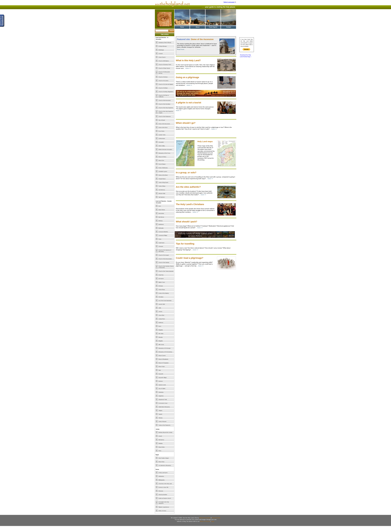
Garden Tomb (162, 134)
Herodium (161, 297)
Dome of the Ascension (164, 123)
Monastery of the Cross (164, 153)
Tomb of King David (163, 182)
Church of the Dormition (164, 104)
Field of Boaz (162, 289)
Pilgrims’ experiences (164, 507)
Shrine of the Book (163, 175)
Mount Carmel (162, 355)
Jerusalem (161, 142)
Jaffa (160, 308)
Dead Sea (161, 275)
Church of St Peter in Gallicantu (164, 96)
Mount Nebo (162, 447)
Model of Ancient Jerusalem (165, 149)
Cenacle (161, 53)
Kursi (160, 326)
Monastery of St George (164, 348)
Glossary (161, 491)
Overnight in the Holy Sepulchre (164, 502)
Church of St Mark (163, 88)
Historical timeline (163, 494)
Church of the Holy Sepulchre (166, 107)
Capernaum (161, 242)
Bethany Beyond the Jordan (165, 432)
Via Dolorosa (162, 189)
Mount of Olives (162, 156)
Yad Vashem (162, 197)
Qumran (161, 381)
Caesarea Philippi (163, 235)
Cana (160, 239)
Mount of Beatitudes (163, 359)
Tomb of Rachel (162, 421)
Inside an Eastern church (165, 498)
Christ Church (162, 57)
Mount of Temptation (164, 362)
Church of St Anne (163, 77)
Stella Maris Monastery (164, 406)
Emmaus (161, 286)
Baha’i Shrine (162, 209)
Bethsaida (161, 228)
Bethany (161, 220)
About (197, 27)
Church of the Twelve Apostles (166, 271)
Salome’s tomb (162, 384)
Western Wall (162, 193)
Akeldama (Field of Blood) (165, 42)
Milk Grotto (161, 344)
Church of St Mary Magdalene (166, 91)
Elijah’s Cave (162, 282)
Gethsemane (162, 138)
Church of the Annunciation (165, 258)
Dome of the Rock (163, 127)
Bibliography (162, 480)
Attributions (161, 476)
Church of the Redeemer (165, 116)
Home (182, 27)
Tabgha (160, 410)
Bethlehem (161, 224)
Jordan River (162, 318)
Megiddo (161, 340)
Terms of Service (205, 521)
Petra (160, 450)
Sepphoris (161, 395)
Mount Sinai (161, 461)
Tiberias (161, 417)
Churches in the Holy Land (165, 483)
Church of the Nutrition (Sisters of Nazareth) (166, 267)
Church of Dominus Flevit (165, 64)
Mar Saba (161, 333)
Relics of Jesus (162, 510)
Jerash (160, 436)
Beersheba (161, 213)
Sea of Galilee (162, 388)
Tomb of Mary (162, 186)
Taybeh (160, 414)
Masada (161, 337)
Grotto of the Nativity (164, 293)
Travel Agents (213, 27)
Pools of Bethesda (163, 167)
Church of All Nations (164, 60)
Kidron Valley (162, 145)
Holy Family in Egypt (164, 458)
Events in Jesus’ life (163, 487)
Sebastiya (161, 392)
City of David (162, 120)
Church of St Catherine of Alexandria (165, 250)
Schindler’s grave (163, 171)
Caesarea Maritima (163, 231)
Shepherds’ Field (163, 399)
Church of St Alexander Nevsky (164, 72)
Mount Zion (161, 160)
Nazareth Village (163, 377)
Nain (160, 370)
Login (212, 521)
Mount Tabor (162, 366)
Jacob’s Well (162, 304)
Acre (160, 206)
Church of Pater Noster (164, 68)
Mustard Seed (216, 518)
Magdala (161, 329)
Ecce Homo (161, 131)
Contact (228, 27)
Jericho (160, 311)
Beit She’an (161, 217)
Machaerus (161, 439)
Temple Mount (162, 178)
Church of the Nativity (164, 262)
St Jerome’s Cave (163, 403)
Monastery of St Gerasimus (165, 351)
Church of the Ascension (165, 100)
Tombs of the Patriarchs (164, 425)
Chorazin (161, 246)
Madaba (161, 443)
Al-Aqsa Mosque (163, 46)
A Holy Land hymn (163, 472)
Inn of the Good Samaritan (165, 300)
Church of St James (163, 80)
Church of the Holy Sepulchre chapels (166, 112)
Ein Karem (161, 278)
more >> (188, 68)
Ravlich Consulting (204, 518)
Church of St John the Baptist (166, 84)
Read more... (181, 49)
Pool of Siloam (162, 164)
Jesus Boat (161, 315)
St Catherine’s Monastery (165, 465)
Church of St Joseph (164, 255)
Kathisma (161, 322)
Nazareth (161, 373)
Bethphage (161, 50)
